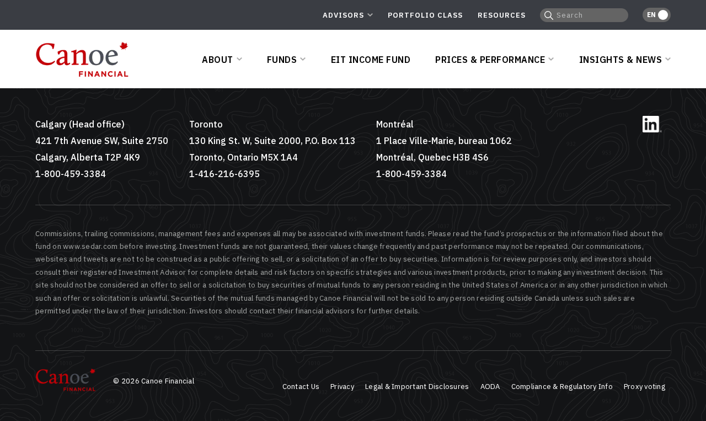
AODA (490, 386)
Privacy (342, 386)
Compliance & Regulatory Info (562, 386)
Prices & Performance (490, 59)
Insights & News (620, 59)
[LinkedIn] (652, 130)
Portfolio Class (425, 15)
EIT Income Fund (371, 59)
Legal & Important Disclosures (417, 386)
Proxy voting (644, 386)
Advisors (343, 15)
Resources (502, 15)
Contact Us (301, 386)
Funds (282, 59)
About (217, 59)
